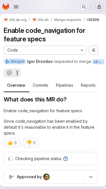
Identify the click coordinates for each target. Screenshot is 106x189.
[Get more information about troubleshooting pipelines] (65, 159)
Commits (40, 85)
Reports (88, 85)
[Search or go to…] (84, 6)
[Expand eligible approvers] (90, 176)
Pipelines (64, 85)
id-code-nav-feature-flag (99, 62)
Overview (16, 85)
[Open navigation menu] (16, 6)
